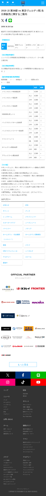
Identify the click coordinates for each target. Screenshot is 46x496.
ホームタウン (7, 402)
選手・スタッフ (8, 429)
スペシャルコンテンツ (29, 449)
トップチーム (7, 217)
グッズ (27, 211)
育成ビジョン (26, 460)
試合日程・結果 (27, 462)
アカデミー (7, 257)
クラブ (27, 245)
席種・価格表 (26, 407)
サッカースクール (27, 472)
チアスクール (26, 474)
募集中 (5, 263)
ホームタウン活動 (8, 474)
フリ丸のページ (8, 462)
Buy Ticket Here (27, 416)
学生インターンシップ (9, 484)
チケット (7, 4)
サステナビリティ (8, 467)
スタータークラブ (9, 223)
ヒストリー (6, 465)
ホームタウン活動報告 (33, 234)
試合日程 (25, 393)
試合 (26, 205)
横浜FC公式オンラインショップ (31, 442)
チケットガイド (27, 404)
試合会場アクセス (27, 431)
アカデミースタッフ (28, 467)
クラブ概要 (6, 460)
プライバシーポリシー (23, 489)
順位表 (25, 396)
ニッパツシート (27, 414)
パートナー (7, 229)
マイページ (12, 4)
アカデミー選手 (27, 465)
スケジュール (7, 431)
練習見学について (8, 433)
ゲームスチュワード (9, 481)
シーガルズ (29, 251)
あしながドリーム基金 (9, 479)
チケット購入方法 (27, 409)
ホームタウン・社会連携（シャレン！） (11, 237)
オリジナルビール (27, 451)
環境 (4, 245)
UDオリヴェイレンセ (10, 251)
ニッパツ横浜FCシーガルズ (11, 472)
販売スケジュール (27, 411)
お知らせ (6, 205)
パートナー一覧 (8, 477)
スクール (28, 257)
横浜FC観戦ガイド (28, 429)
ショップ (2, 4)
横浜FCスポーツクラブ (10, 469)
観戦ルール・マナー (28, 433)
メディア (28, 229)
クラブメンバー (30, 217)
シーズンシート (30, 223)
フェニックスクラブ (28, 469)
